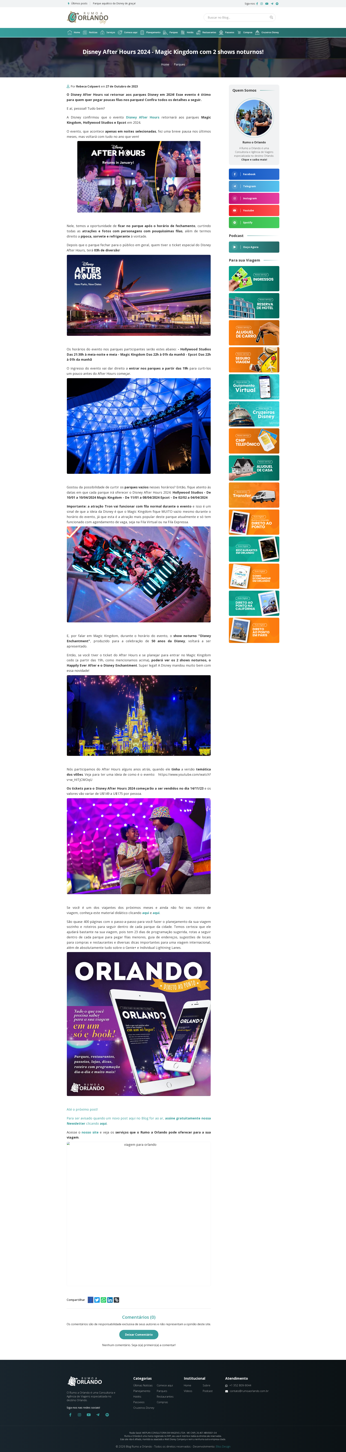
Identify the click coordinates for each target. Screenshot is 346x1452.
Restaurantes (209, 32)
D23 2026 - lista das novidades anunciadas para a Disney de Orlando (133, 3)
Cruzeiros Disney (270, 32)
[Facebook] (257, 3)
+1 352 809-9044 (240, 1385)
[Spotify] (277, 3)
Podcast (208, 1391)
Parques (174, 32)
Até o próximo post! (84, 1109)
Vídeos (188, 1391)
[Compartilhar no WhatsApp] (103, 1300)
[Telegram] (272, 3)
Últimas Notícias (143, 1385)
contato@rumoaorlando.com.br (249, 1391)
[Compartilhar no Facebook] (90, 1300)
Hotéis (190, 32)
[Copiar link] (116, 1300)
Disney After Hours (142, 117)
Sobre (206, 1385)
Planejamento (153, 32)
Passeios (229, 32)
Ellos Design (223, 1446)
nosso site (90, 1132)
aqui (145, 913)
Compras (247, 32)
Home (77, 32)
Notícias (93, 32)
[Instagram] (262, 3)
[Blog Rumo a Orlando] (87, 17)
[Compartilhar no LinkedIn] (110, 1300)
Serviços (111, 32)
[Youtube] (266, 3)
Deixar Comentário (139, 1335)
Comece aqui (130, 32)
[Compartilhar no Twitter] (97, 1300)
